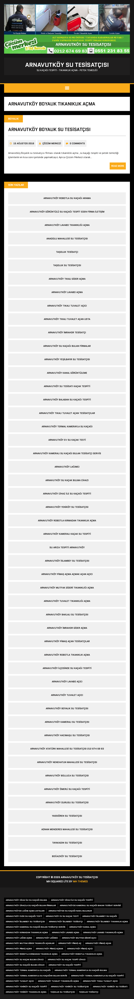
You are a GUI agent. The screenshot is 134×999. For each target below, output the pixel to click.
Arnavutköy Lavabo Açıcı (67, 681)
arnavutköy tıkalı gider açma (67, 278)
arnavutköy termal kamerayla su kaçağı (67, 426)
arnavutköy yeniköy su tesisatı (110, 986)
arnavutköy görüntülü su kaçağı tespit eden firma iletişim (67, 211)
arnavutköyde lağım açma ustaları (25, 910)
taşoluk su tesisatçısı (62, 992)
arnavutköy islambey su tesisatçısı (67, 560)
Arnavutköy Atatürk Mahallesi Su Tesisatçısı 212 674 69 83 (67, 748)
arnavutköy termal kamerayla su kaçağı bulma (81, 970)
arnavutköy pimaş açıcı (80, 948)
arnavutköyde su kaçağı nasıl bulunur (70, 910)
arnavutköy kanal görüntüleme (67, 373)
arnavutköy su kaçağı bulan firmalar (67, 346)
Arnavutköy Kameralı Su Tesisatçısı (67, 722)
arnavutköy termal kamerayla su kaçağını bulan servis (36, 975)
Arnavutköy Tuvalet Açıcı (67, 695)
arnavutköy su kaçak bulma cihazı (67, 480)
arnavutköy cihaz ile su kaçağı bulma (26, 900)
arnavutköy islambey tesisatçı (66, 921)
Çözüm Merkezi (51, 143)
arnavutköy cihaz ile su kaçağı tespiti (67, 493)
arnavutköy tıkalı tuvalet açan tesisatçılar (67, 413)
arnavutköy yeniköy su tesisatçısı (70, 986)
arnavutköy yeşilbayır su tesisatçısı (67, 359)
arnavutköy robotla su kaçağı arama (67, 198)
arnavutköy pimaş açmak (49, 948)
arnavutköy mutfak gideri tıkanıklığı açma (67, 587)
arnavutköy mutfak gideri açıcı (79, 937)
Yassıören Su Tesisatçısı (67, 815)
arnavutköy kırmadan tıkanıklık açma (27, 932)
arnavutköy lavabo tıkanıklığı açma (67, 225)
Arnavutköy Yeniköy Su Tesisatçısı (67, 507)
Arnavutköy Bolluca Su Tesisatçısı (67, 775)
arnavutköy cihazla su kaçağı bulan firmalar (31, 905)
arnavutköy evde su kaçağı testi (24, 916)
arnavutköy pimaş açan (98, 943)
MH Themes (80, 881)
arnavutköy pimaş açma (19, 948)
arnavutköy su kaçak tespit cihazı (67, 959)
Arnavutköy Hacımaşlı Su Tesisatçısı (67, 735)
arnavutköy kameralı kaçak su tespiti (67, 534)
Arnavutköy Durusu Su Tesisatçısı (67, 802)
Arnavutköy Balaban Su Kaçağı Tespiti (67, 399)
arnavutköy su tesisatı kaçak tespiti (67, 386)
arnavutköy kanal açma (82, 927)
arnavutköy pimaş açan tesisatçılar (67, 641)
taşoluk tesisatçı (67, 252)
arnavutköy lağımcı (47, 937)
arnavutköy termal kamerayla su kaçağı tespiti (97, 975)
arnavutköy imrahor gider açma (67, 628)
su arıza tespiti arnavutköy (67, 547)
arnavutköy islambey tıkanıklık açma (107, 921)
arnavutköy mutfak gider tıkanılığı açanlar (30, 943)
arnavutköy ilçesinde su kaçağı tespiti (67, 668)
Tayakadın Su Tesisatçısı (67, 842)
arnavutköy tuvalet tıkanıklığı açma (58, 981)
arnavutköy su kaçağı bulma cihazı (25, 964)
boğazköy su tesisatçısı (67, 856)
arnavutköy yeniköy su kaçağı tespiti (26, 986)
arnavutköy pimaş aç (69, 943)
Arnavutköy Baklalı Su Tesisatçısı (67, 614)
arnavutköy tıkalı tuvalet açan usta (67, 319)
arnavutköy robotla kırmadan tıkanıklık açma (67, 520)
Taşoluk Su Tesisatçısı (67, 265)
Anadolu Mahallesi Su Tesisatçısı (67, 238)
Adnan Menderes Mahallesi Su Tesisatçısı (67, 829)
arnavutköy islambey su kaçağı (99, 916)
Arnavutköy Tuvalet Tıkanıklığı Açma (67, 601)
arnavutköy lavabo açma (67, 292)
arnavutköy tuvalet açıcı (20, 981)
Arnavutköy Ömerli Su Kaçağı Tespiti (67, 789)
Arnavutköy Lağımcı (67, 466)
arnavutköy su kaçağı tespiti (65, 964)
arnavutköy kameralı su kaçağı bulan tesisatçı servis (67, 453)
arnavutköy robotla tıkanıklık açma (67, 654)
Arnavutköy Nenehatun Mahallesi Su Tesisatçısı (67, 762)
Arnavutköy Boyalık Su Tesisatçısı (49, 129)
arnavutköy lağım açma (19, 937)
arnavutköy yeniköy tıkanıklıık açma (26, 992)
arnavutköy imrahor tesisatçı (67, 332)
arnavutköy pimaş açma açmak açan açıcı (67, 574)
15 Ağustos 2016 (23, 143)
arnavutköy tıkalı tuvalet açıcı (67, 305)
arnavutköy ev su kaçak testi (67, 439)
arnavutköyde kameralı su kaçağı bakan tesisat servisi (90, 905)
